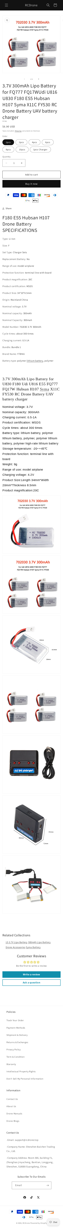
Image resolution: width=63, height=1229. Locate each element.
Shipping (18, 131)
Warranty (11, 1064)
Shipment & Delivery (16, 1035)
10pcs (22, 149)
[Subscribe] (47, 1185)
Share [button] (9, 208)
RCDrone (26, 1223)
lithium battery (35, 360)
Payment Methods (15, 1027)
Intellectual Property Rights (21, 1071)
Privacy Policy (13, 1049)
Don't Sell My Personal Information (24, 1078)
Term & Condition (15, 1056)
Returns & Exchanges (17, 1042)
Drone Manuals (14, 1113)
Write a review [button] (31, 974)
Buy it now (31, 183)
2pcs (21, 142)
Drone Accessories (15, 947)
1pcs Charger (40, 149)
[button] (6, 5)
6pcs (47, 142)
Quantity (6, 156)
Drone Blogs (12, 1121)
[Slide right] (38, 79)
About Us (11, 1106)
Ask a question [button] (31, 982)
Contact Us (12, 1099)
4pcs (34, 142)
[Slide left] (24, 79)
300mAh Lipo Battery (39, 942)
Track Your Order (15, 1020)
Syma (44, 389)
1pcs (8, 142)
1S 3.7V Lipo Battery (16, 942)
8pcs (8, 149)
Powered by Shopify (38, 1223)
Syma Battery (33, 947)
